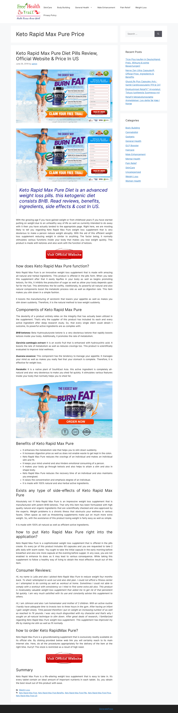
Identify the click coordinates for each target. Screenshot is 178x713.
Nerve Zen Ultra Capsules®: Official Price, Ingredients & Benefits (140, 73)
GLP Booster (132, 145)
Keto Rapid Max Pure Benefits (51, 693)
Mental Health (132, 159)
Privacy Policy (50, 15)
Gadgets (129, 136)
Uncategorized (133, 172)
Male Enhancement (106, 7)
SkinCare (48, 7)
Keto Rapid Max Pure (28, 693)
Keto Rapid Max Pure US (26, 696)
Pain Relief (125, 7)
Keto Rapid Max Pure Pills (76, 693)
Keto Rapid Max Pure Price (99, 693)
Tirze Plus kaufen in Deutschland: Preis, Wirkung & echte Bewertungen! (143, 62)
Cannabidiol (131, 132)
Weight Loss (141, 7)
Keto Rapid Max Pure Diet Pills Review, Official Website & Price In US (57, 55)
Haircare (129, 150)
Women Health (133, 181)
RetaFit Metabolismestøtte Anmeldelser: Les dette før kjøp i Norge (142, 100)
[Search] (158, 34)
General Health (82, 7)
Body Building (63, 7)
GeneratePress (106, 709)
